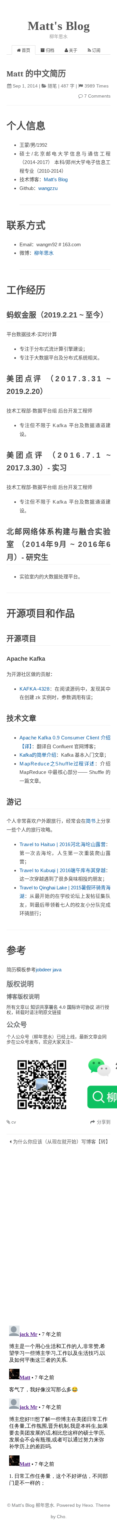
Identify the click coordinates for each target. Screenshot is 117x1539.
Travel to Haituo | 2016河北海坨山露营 (63, 844)
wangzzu (48, 188)
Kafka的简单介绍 (38, 755)
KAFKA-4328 (35, 689)
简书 (91, 821)
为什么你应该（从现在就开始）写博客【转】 (61, 1141)
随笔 (52, 85)
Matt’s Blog (56, 179)
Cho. (61, 1516)
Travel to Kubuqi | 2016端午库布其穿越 (63, 870)
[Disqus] (58, 1236)
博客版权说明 (23, 997)
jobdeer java (48, 969)
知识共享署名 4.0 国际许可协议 (63, 1007)
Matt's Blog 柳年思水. (33, 1505)
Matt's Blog (59, 26)
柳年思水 (44, 253)
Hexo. (87, 1505)
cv (13, 1122)
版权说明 (20, 984)
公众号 (16, 1024)
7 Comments (97, 96)
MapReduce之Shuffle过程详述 (57, 763)
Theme (102, 1505)
